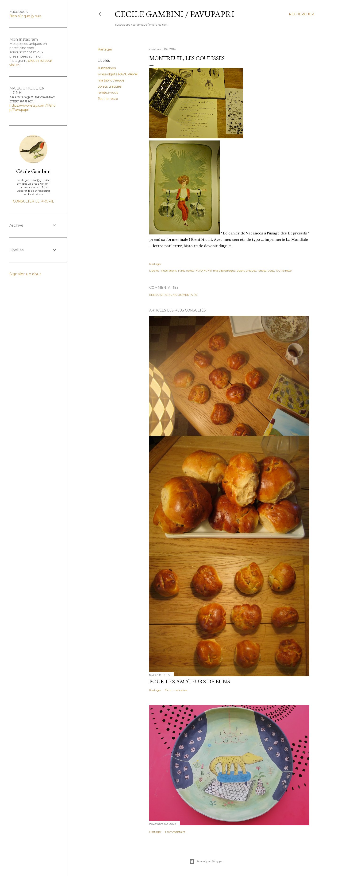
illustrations (107, 68)
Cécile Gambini (33, 171)
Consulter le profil (33, 201)
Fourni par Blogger (209, 861)
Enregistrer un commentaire (173, 294)
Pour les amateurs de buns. (190, 681)
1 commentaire (175, 831)
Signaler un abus (25, 274)
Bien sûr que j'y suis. (25, 16)
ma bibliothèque (111, 80)
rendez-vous (108, 92)
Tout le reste (108, 99)
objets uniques (110, 86)
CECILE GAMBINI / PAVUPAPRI (174, 13)
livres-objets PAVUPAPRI (118, 74)
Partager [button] (105, 49)
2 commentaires (176, 690)
